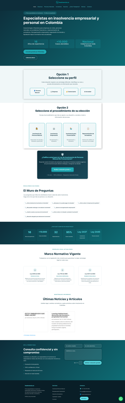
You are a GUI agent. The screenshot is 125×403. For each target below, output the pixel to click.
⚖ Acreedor (87, 91)
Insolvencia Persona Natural (58, 388)
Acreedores (59, 6)
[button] (121, 399)
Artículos (42, 317)
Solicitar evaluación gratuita (92, 362)
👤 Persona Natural (37, 91)
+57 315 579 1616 (86, 388)
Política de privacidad (30, 396)
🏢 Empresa (54, 91)
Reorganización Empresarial (58, 391)
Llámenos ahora (30, 57)
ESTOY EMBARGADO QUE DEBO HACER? (35, 314)
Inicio (34, 6)
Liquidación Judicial (56, 396)
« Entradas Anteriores (29, 335)
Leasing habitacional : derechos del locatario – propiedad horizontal (61, 315)
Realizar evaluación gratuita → (62, 169)
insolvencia (29, 317)
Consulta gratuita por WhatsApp (35, 51)
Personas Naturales (49, 6)
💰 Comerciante (71, 91)
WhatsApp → (84, 398)
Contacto (89, 6)
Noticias (83, 6)
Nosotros (65, 6)
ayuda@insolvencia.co (86, 391)
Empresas (40, 6)
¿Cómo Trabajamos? (75, 6)
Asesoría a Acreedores (57, 394)
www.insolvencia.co (86, 394)
